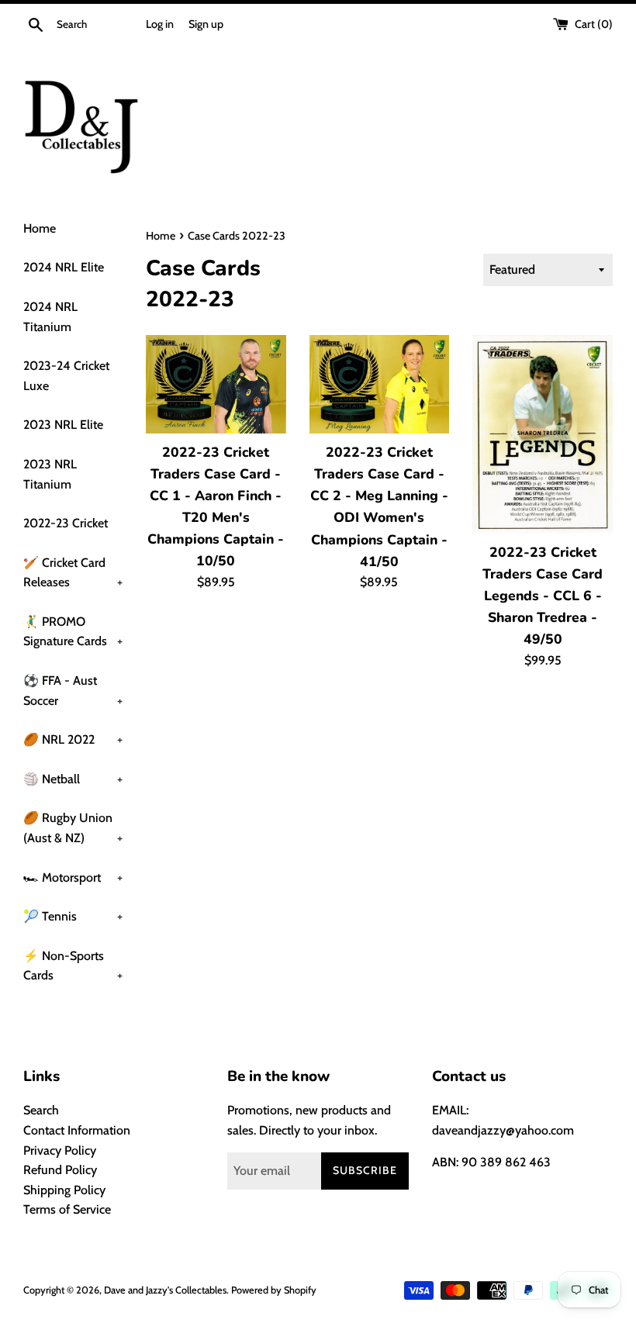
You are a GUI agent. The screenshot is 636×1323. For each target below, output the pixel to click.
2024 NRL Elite (63, 267)
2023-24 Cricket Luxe (66, 375)
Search (41, 1110)
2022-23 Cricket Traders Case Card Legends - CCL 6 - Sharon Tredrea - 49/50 (542, 596)
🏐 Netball (73, 779)
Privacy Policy (59, 1150)
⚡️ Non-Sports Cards (73, 965)
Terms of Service (67, 1209)
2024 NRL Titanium (50, 316)
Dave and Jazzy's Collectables (165, 1290)
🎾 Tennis (73, 916)
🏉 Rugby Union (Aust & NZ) (73, 827)
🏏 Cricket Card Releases (73, 572)
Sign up (205, 24)
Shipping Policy (64, 1190)
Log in (160, 24)
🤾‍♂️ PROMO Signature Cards (73, 631)
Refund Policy (60, 1169)
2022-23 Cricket (65, 523)
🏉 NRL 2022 (73, 739)
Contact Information (76, 1130)
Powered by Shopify (273, 1290)
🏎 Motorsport (73, 877)
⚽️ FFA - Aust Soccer (73, 690)
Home (39, 228)
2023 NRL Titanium (50, 474)
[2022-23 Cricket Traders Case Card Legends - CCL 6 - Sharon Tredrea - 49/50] (542, 434)
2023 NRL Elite (63, 424)
